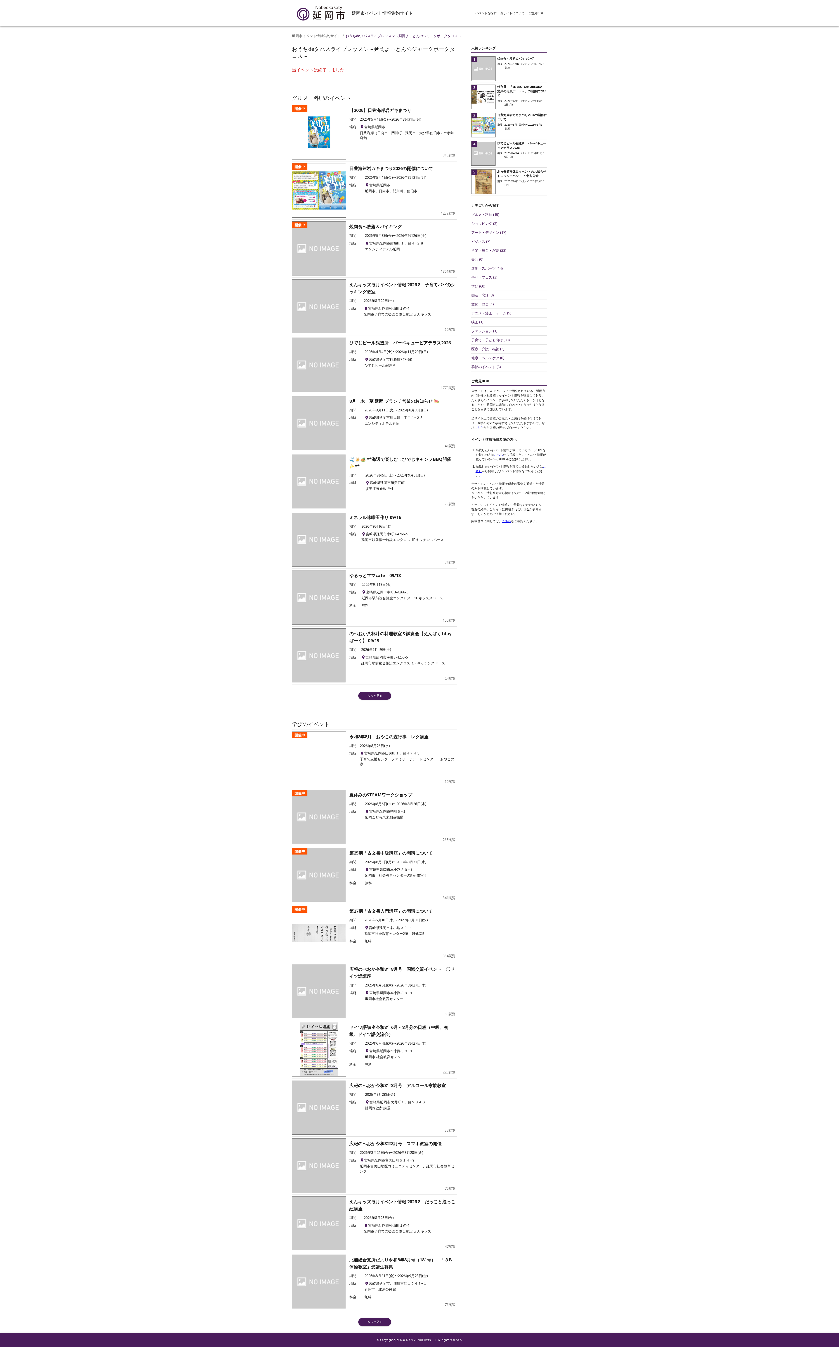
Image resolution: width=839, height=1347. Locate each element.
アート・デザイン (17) (488, 232)
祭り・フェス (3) (484, 277)
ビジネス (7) (480, 241)
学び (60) (478, 286)
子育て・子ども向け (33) (490, 340)
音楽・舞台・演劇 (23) (488, 250)
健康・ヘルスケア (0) (487, 357)
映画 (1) (477, 322)
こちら (479, 427)
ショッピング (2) (484, 223)
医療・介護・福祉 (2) (487, 349)
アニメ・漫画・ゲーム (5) (491, 313)
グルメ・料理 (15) (485, 214)
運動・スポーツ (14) (487, 268)
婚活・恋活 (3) (482, 295)
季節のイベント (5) (486, 366)
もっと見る (374, 695)
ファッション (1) (484, 331)
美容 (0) (477, 259)
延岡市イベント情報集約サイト (316, 35)
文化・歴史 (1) (482, 304)
